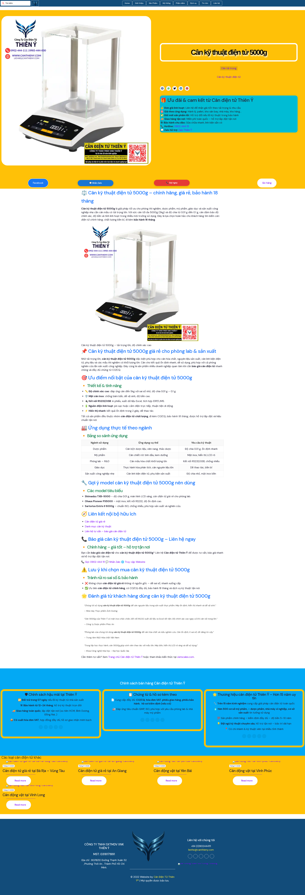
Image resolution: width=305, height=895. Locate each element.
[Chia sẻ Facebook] (162, 88)
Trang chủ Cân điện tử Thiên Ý (125, 657)
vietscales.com (185, 657)
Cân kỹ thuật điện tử (229, 77)
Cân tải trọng (228, 68)
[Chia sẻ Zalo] (168, 88)
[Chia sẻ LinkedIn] (180, 88)
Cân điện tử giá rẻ (95, 521)
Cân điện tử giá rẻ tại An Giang (102, 770)
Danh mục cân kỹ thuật (98, 526)
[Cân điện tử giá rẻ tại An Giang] (116, 762)
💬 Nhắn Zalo (95, 183)
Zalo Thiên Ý (185, 130)
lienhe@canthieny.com (201, 849)
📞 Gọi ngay (172, 182)
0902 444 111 (181, 126)
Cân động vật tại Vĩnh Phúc (250, 770)
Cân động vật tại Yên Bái (173, 770)
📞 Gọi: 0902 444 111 (93, 562)
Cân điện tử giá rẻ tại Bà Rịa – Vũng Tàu (34, 770)
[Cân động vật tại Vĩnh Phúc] (267, 762)
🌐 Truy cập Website (133, 562)
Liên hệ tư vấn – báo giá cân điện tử (105, 531)
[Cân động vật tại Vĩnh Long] (41, 786)
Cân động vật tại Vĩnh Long (24, 795)
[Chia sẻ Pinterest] (187, 88)
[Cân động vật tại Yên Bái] (192, 762)
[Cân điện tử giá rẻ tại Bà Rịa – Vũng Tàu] (41, 762)
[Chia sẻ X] (174, 88)
